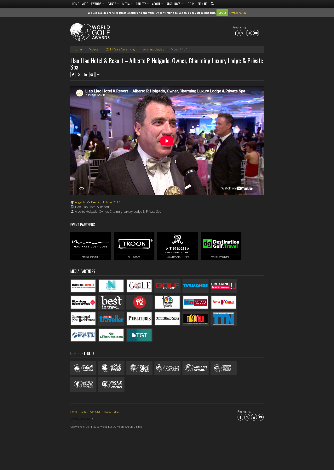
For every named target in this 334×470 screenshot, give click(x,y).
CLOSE (222, 12)
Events (112, 4)
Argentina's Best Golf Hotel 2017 (97, 202)
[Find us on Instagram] (249, 33)
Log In (190, 4)
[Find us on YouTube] (256, 33)
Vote (85, 4)
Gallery (141, 4)
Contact (95, 411)
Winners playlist (153, 49)
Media (126, 4)
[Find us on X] (242, 33)
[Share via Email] (92, 74)
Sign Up (202, 4)
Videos (94, 49)
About (156, 4)
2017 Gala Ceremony (120, 49)
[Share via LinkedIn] (85, 74)
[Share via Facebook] (73, 74)
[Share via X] (79, 74)
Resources (173, 4)
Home (75, 4)
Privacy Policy (237, 12)
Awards (96, 4)
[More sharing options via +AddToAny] (98, 74)
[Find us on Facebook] (236, 33)
